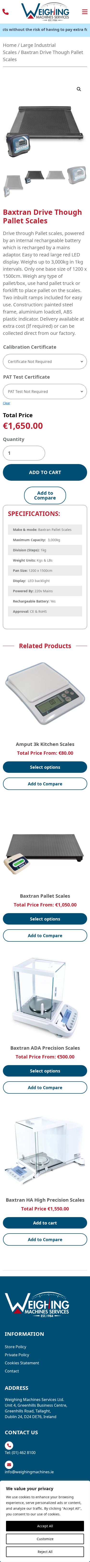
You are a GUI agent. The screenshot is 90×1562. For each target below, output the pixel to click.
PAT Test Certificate (26, 377)
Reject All (45, 1551)
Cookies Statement (22, 1363)
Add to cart (45, 472)
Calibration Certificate (29, 347)
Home (10, 45)
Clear (6, 403)
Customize (45, 1539)
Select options (45, 767)
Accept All (45, 1526)
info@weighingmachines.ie (29, 1471)
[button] (79, 89)
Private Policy (17, 1354)
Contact (12, 1371)
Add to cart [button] (45, 1223)
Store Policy (15, 1346)
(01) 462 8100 (24, 1452)
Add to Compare (45, 495)
